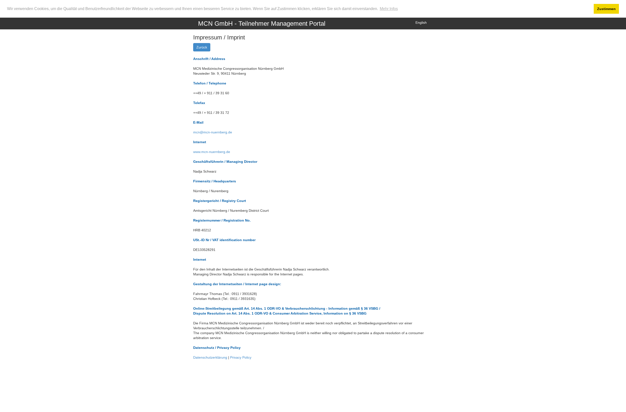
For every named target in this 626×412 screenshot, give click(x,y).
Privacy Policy (240, 357)
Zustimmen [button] (606, 9)
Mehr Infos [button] (389, 9)
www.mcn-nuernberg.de (211, 152)
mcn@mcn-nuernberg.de (212, 132)
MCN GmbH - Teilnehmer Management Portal (261, 23)
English (421, 22)
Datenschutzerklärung (210, 357)
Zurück (201, 47)
